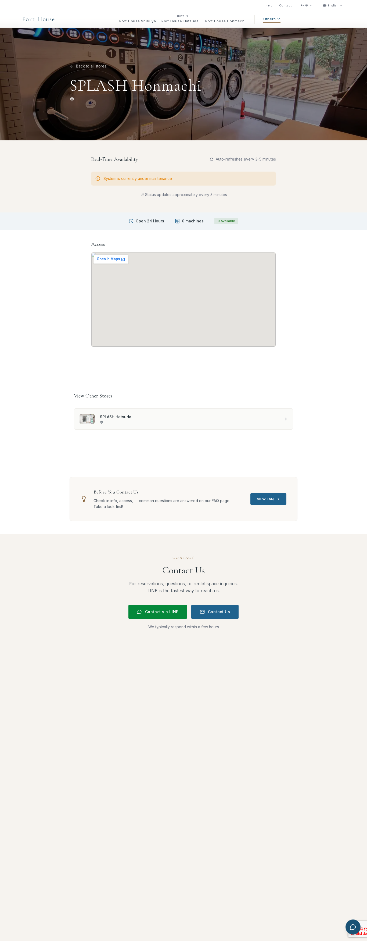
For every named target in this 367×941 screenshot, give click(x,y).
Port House (38, 19)
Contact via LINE (161, 611)
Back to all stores (91, 66)
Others (269, 19)
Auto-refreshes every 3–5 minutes (246, 159)
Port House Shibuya (137, 21)
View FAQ (265, 499)
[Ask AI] (353, 927)
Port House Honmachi (225, 21)
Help (269, 5)
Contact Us (219, 611)
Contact (285, 5)
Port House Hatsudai (180, 21)
